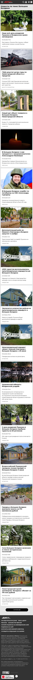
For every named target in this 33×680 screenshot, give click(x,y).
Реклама (4, 622)
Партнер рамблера (14, 672)
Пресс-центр (22, 620)
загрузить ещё (16, 609)
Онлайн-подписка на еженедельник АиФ (15, 625)
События (5, 126)
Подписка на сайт (7, 627)
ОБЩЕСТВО (5, 243)
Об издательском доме (9, 620)
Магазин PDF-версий (15, 622)
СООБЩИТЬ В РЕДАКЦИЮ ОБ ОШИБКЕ (12, 631)
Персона (5, 165)
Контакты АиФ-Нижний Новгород (12, 629)
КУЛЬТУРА (5, 46)
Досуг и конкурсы (8, 87)
